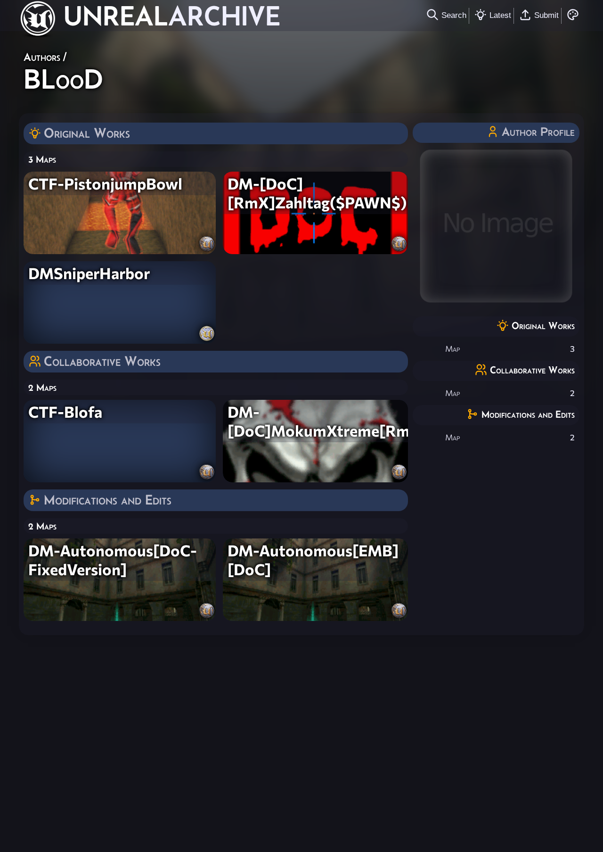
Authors (42, 56)
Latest (500, 15)
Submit (546, 15)
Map (452, 349)
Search (453, 15)
